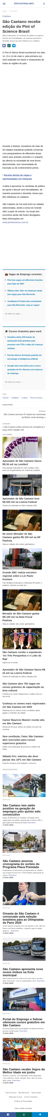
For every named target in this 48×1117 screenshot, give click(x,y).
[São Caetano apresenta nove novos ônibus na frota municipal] (24, 949)
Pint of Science (36, 398)
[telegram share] (14, 45)
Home (4, 11)
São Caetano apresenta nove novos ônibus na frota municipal (23, 972)
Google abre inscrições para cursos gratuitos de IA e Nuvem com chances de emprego (25, 369)
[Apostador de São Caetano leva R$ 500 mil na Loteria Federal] (22, 485)
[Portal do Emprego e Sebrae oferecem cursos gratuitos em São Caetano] (24, 999)
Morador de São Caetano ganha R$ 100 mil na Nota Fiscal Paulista (20, 617)
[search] (44, 3)
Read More (32, 823)
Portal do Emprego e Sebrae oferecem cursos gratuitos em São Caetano (24, 1022)
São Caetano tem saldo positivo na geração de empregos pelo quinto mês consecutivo (21, 810)
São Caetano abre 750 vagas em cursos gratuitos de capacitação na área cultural (23, 687)
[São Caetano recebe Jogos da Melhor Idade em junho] (24, 1049)
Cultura (24, 398)
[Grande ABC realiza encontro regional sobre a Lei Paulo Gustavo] (22, 559)
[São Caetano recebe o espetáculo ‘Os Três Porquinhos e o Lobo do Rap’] (22, 638)
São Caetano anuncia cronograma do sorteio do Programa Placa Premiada (21, 864)
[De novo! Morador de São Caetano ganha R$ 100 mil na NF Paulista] (22, 520)
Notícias (6, 799)
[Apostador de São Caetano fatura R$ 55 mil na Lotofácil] (22, 447)
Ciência (5, 398)
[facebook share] (4, 45)
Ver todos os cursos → (14, 382)
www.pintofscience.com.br (15, 222)
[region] (20, 105)
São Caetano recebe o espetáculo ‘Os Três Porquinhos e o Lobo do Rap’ (22, 655)
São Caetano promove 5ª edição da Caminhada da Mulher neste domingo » (25, 415)
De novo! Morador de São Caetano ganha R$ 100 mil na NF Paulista (21, 537)
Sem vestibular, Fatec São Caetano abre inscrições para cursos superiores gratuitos (22, 740)
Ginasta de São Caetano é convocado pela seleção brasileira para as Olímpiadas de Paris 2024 (23, 918)
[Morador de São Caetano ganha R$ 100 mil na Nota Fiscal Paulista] (22, 600)
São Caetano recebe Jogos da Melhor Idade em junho (24, 1071)
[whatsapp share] (9, 45)
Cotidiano (13, 11)
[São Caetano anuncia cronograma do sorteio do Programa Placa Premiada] (24, 841)
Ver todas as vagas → (13, 314)
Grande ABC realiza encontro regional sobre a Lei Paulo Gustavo (19, 576)
